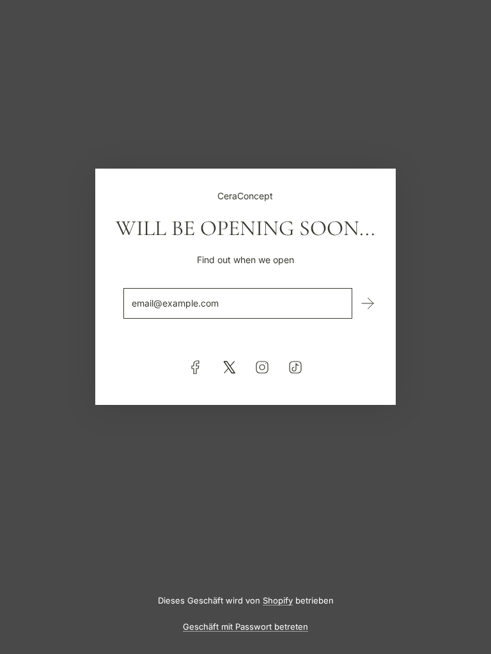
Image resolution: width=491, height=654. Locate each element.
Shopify (278, 600)
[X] (229, 367)
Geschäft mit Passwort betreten (245, 626)
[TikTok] (295, 367)
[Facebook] (195, 367)
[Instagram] (262, 367)
